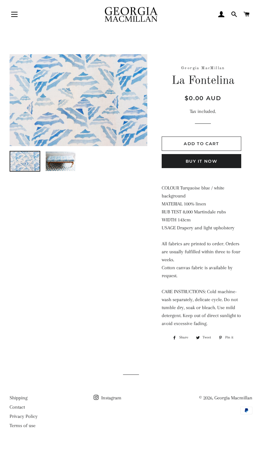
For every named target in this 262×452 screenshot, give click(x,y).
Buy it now (201, 161)
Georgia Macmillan (233, 398)
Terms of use (22, 425)
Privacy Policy (24, 416)
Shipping (18, 398)
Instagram (110, 398)
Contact (17, 407)
